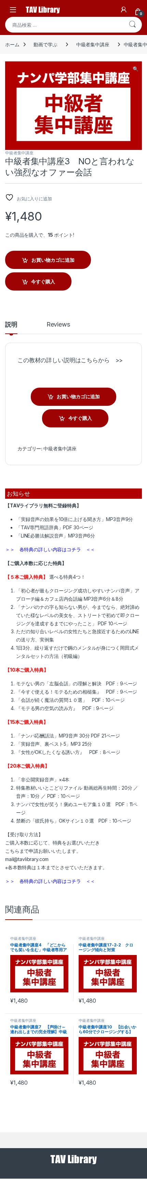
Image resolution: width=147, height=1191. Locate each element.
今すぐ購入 (43, 281)
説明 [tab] (11, 324)
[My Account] (124, 9)
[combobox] (64, 25)
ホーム (12, 44)
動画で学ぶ (45, 44)
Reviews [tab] (58, 324)
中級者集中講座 (92, 44)
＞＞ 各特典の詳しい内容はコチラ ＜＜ (50, 549)
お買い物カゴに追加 (53, 260)
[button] (135, 69)
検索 (132, 25)
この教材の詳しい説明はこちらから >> (70, 360)
